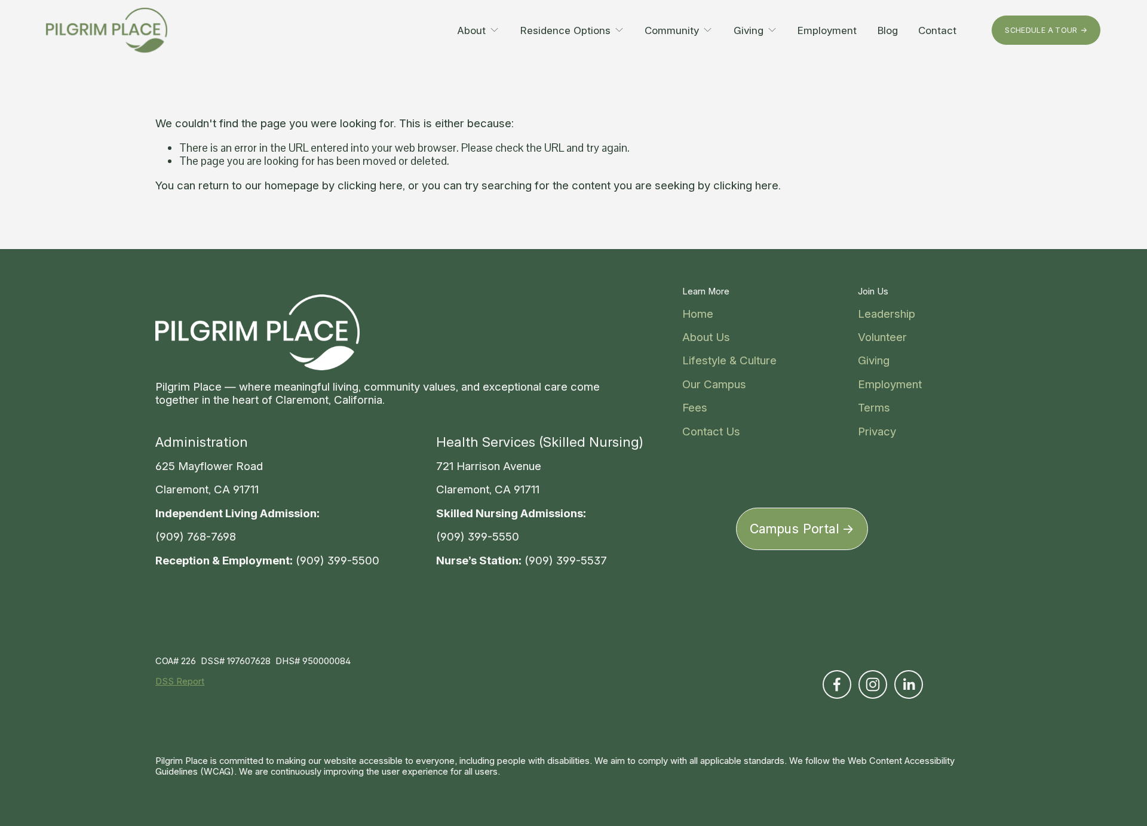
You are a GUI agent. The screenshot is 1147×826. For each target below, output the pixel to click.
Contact (937, 30)
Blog (888, 30)
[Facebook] (837, 684)
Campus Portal (795, 528)
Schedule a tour (1041, 30)
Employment (827, 30)
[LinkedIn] (908, 684)
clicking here (370, 185)
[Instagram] (872, 684)
